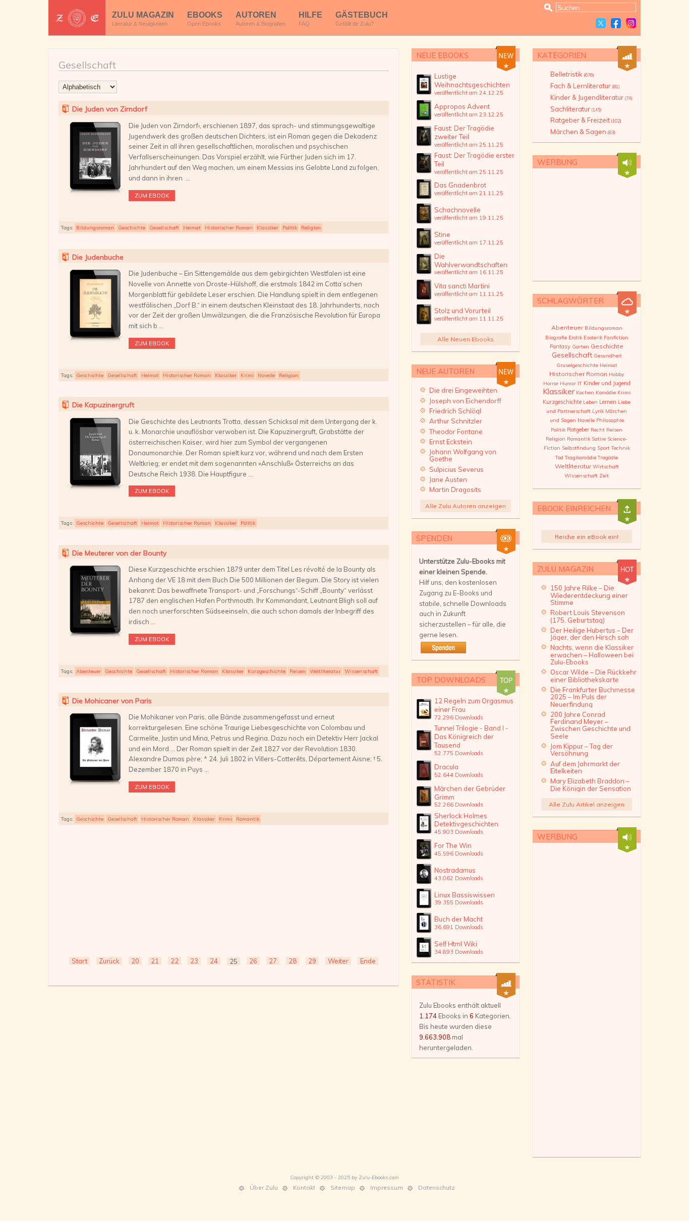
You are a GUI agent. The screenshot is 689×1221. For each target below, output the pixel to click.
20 (135, 961)
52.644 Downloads (458, 774)
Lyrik (598, 411)
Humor (568, 383)
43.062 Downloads (458, 878)
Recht (598, 429)
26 (253, 961)
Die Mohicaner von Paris (112, 700)
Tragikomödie (580, 457)
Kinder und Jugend (607, 383)
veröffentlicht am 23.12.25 (468, 114)
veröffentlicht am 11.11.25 (468, 293)
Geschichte (131, 227)
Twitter (600, 23)
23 (194, 961)
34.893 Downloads (458, 951)
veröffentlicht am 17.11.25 (468, 242)
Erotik (575, 337)
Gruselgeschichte (577, 365)
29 (312, 961)
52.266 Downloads (458, 804)
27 (273, 961)
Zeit (604, 475)
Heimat (192, 227)
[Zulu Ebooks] (76, 18)
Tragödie (608, 457)
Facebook (615, 23)
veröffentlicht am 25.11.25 (468, 144)
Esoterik (593, 337)
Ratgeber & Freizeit (585, 120)
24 (214, 961)
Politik (289, 227)
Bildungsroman (95, 227)
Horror (550, 383)
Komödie (606, 392)
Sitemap (342, 1187)
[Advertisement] (224, 889)
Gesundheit (608, 355)
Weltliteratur (325, 671)
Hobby (616, 374)
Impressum (386, 1187)
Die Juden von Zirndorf (109, 108)
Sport (603, 448)
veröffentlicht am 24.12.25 (468, 92)
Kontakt (304, 1187)
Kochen (585, 392)
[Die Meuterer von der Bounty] (95, 637)
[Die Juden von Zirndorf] (95, 194)
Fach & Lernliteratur (585, 86)
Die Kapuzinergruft (103, 404)
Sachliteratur (576, 109)
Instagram (631, 23)
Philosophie (610, 420)
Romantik (247, 819)
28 (293, 961)
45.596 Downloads (458, 853)
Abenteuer (88, 671)
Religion (311, 227)
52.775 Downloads (458, 753)
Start (79, 961)
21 (155, 961)
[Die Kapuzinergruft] (95, 489)
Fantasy (560, 346)
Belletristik (572, 74)
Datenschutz (436, 1187)
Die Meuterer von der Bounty (119, 553)
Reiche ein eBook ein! (586, 536)
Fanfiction (616, 337)
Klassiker (267, 227)
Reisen (298, 671)
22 (174, 961)
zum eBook (152, 195)
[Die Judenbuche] (95, 341)
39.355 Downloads (458, 902)
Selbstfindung (579, 448)
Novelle (266, 375)
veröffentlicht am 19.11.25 (468, 217)
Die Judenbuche (98, 257)
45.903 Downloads (458, 831)
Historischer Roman (229, 227)
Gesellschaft (164, 227)
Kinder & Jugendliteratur (591, 97)
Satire (599, 439)
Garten (580, 346)
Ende (368, 961)
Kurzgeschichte (266, 671)
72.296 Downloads (458, 717)
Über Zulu (264, 1187)
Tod (559, 457)
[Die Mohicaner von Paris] (95, 785)
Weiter (338, 961)
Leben (590, 402)
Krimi (247, 375)
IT (580, 383)
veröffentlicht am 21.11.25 (468, 193)
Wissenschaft (361, 671)
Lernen (607, 401)
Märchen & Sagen (582, 132)
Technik (620, 448)
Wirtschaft (606, 466)
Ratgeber (578, 429)
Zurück (109, 961)
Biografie (556, 337)
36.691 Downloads (458, 927)
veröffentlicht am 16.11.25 (468, 272)
